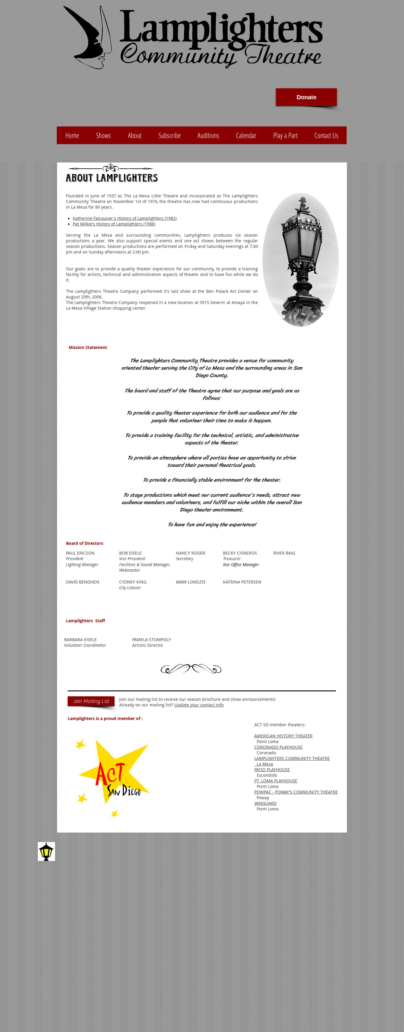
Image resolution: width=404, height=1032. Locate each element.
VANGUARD (265, 803)
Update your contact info (199, 705)
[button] (169, 135)
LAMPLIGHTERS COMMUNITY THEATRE (292, 758)
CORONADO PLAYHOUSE (278, 747)
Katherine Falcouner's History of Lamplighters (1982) (125, 218)
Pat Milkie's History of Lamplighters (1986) (114, 224)
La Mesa (263, 764)
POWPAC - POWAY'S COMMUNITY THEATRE (296, 792)
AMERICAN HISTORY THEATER (283, 736)
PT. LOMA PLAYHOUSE (275, 781)
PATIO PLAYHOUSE (272, 769)
